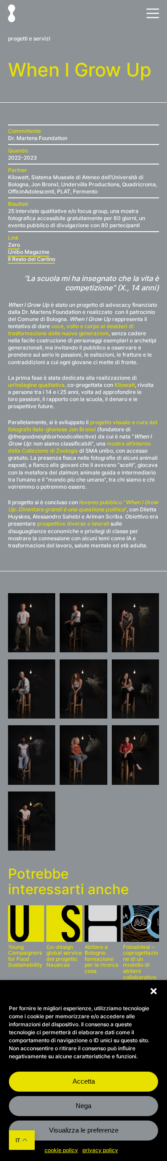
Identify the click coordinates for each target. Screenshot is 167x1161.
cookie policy (61, 1150)
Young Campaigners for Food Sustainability (25, 956)
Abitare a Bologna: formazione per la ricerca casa (101, 959)
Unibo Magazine (28, 252)
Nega (83, 1105)
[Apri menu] (153, 13)
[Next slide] (152, 940)
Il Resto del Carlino (31, 259)
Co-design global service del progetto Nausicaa (64, 956)
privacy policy (100, 1150)
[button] (153, 991)
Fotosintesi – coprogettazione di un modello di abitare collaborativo (140, 962)
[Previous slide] (14, 940)
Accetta (84, 1081)
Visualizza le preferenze (83, 1130)
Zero (14, 244)
